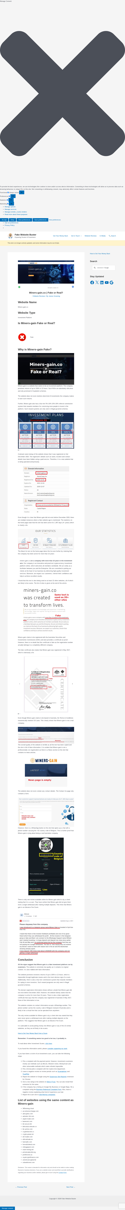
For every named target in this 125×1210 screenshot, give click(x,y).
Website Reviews (91, 236)
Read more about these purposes (16, 214)
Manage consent (7, 1208)
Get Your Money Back (60, 236)
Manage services (10, 209)
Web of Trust (51, 1082)
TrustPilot (26, 1074)
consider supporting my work (57, 1048)
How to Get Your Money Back (100, 254)
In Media (103, 236)
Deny (12, 220)
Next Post (70, 1187)
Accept (4, 220)
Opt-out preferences (11, 223)
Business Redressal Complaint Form (48, 1089)
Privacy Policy (10, 225)
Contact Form (63, 1172)
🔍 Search (112, 236)
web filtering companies (47, 1095)
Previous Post (21, 1187)
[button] (62, 94)
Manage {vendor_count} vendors (16, 212)
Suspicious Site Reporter (58, 1077)
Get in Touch (75, 236)
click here (48, 1043)
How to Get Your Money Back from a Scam (32, 1033)
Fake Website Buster (25, 234)
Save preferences (40, 220)
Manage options (10, 207)
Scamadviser (62, 1071)
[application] (81, 236)
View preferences (24, 220)
